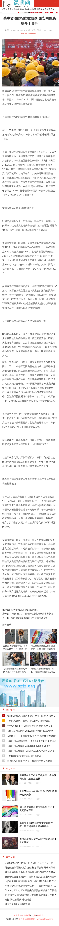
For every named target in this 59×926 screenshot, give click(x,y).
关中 (14, 609)
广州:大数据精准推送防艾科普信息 (22, 755)
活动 (44, 915)
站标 (39, 915)
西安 (36, 609)
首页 (3, 9)
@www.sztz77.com (29, 33)
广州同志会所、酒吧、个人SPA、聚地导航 (26, 720)
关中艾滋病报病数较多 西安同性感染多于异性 (34, 9)
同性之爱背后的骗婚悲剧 (17, 904)
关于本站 (17, 915)
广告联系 (26, 915)
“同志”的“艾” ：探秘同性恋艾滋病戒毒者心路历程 (34, 613)
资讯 (10, 9)
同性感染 (20, 609)
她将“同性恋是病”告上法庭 (18, 899)
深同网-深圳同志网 (27, 919)
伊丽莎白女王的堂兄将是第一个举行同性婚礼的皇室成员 (37, 777)
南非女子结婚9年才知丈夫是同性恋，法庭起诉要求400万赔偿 (36, 824)
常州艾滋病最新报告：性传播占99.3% (29, 617)
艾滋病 (31, 609)
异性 (26, 609)
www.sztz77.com (45, 919)
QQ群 (33, 915)
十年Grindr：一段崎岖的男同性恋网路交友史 (28, 725)
